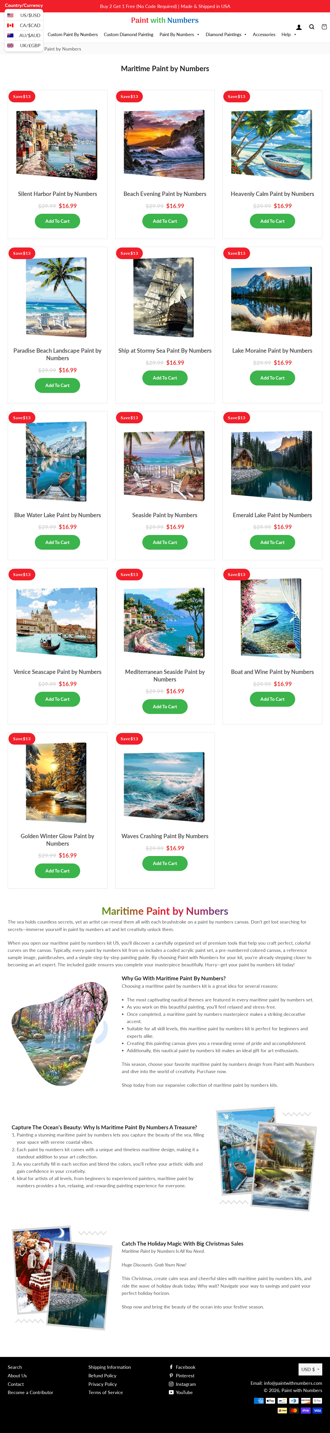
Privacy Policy (102, 1384)
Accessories (264, 34)
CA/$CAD (30, 25)
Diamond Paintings (224, 34)
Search (15, 1367)
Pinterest (184, 1375)
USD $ (308, 1369)
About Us (17, 1375)
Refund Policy (102, 1375)
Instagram (185, 1384)
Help (287, 34)
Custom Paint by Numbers (73, 34)
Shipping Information (109, 1367)
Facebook (185, 1367)
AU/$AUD (29, 35)
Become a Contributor (30, 1392)
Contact (16, 1384)
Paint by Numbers (177, 34)
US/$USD (30, 15)
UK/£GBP (30, 45)
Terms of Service (105, 1392)
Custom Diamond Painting (128, 34)
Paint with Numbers (302, 1390)
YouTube (184, 1392)
